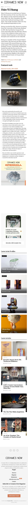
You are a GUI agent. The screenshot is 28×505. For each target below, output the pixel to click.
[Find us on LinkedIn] (17, 450)
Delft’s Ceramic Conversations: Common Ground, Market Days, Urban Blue (13, 386)
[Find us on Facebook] (14, 450)
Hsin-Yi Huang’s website (11, 60)
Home (2, 6)
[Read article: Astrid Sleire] (14, 284)
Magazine (14, 475)
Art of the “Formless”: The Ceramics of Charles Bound (12, 436)
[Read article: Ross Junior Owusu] (14, 304)
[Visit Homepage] (13, 2)
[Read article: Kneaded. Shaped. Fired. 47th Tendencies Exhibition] (14, 350)
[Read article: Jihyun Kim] (14, 324)
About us (14, 472)
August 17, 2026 (6, 271)
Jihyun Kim (6, 329)
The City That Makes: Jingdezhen (13, 412)
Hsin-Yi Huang (7, 6)
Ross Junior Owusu (8, 309)
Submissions (14, 477)
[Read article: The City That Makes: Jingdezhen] (14, 403)
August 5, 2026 (7, 413)
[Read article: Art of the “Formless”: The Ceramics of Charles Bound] (14, 426)
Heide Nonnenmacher (10, 269)
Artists (4, 256)
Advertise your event (14, 479)
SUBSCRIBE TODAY (14, 495)
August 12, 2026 (6, 291)
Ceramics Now (10, 500)
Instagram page (5, 61)
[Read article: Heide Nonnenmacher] (14, 264)
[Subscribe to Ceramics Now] (26, 2)
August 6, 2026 (7, 390)
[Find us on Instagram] (10, 450)
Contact (14, 481)
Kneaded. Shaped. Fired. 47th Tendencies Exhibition (12, 360)
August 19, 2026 (7, 363)
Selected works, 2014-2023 (9, 69)
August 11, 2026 (6, 311)
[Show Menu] (2, 2)
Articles (5, 357)
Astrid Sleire (6, 289)
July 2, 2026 (5, 331)
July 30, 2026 (7, 439)
